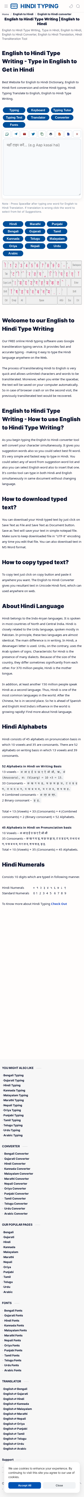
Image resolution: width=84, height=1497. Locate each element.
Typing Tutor (62, 110)
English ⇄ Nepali (14, 1418)
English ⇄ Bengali (15, 1388)
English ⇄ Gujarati (15, 1393)
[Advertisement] (37, 976)
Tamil (57, 231)
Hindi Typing (12, 1085)
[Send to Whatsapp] (7, 134)
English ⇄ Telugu (14, 1438)
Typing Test (14, 117)
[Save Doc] (68, 134)
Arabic (13, 253)
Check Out (59, 904)
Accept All (24, 1485)
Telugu (35, 238)
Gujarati (35, 231)
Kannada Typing (14, 1090)
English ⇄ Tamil (13, 1433)
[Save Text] (59, 134)
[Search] (78, 6)
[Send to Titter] (33, 134)
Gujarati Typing (13, 1080)
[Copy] (42, 134)
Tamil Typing (12, 1120)
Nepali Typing (12, 1105)
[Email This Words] (24, 134)
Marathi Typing (13, 1100)
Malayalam (57, 238)
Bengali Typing (13, 1075)
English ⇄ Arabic (14, 1448)
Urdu (57, 246)
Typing (14, 110)
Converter (62, 117)
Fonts (14, 125)
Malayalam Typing (15, 1095)
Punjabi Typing (13, 1115)
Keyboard (38, 110)
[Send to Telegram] (16, 134)
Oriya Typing (12, 1110)
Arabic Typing (13, 1135)
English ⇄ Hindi (13, 1398)
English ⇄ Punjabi (15, 1428)
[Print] (51, 134)
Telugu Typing (13, 1125)
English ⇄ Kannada (16, 1403)
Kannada (13, 238)
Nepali (35, 246)
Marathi (35, 224)
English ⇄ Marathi (15, 1413)
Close (59, 1485)
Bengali (13, 231)
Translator (38, 117)
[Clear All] (77, 134)
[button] (71, 6)
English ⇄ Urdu (13, 1443)
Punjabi (57, 224)
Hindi (13, 224)
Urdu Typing (11, 1130)
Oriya (13, 246)
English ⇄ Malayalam (17, 1408)
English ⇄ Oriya (14, 1423)
